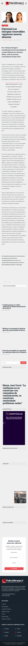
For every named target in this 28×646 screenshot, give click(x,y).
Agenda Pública (5, 606)
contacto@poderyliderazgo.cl (8, 594)
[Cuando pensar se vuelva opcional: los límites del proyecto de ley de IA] (14, 296)
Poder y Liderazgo (7, 40)
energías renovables (6, 281)
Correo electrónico (14, 557)
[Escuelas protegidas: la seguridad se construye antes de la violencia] (14, 342)
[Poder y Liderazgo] (14, 3)
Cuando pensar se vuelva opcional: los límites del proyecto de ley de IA (14, 306)
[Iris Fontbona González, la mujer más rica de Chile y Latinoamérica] (8, 484)
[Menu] (2, 3)
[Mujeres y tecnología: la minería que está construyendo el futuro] (14, 320)
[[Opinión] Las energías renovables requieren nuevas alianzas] (14, 17)
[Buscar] (26, 3)
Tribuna (3, 614)
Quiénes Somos (5, 616)
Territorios (4, 604)
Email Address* (14, 552)
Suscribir (22, 642)
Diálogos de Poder (5, 611)
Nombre (14, 562)
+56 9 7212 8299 (6, 595)
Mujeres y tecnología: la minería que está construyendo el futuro (14, 329)
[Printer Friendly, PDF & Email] (5, 277)
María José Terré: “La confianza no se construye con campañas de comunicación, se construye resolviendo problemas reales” (14, 394)
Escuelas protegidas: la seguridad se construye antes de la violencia (14, 351)
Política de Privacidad (6, 618)
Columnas (5, 25)
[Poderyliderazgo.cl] (12, 585)
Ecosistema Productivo (6, 609)
